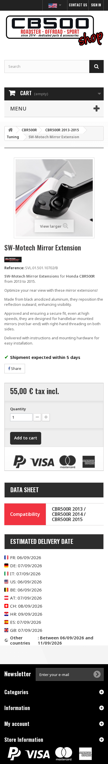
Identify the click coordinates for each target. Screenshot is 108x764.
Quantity (18, 408)
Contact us (78, 5)
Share (15, 368)
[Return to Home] (10, 130)
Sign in (96, 5)
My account (16, 723)
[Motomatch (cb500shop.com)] (54, 30)
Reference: (14, 267)
